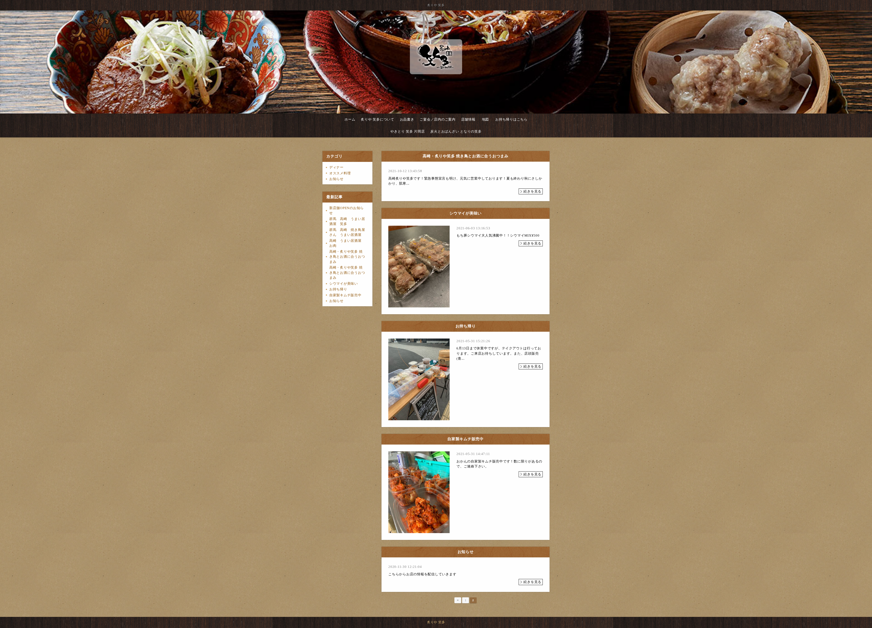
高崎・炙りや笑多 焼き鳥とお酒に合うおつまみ (347, 257)
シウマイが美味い (343, 283)
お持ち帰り (338, 289)
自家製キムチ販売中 (345, 295)
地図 (485, 119)
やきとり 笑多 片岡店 (407, 131)
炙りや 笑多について (377, 119)
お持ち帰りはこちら (511, 119)
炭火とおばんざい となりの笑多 (455, 131)
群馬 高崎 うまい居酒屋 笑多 (347, 221)
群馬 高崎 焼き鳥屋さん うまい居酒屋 (347, 232)
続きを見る (532, 191)
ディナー (336, 167)
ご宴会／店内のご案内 (438, 119)
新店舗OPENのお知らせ (346, 210)
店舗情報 (468, 119)
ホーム (349, 119)
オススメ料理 (340, 173)
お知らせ (336, 179)
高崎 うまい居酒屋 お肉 (349, 243)
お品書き (407, 119)
